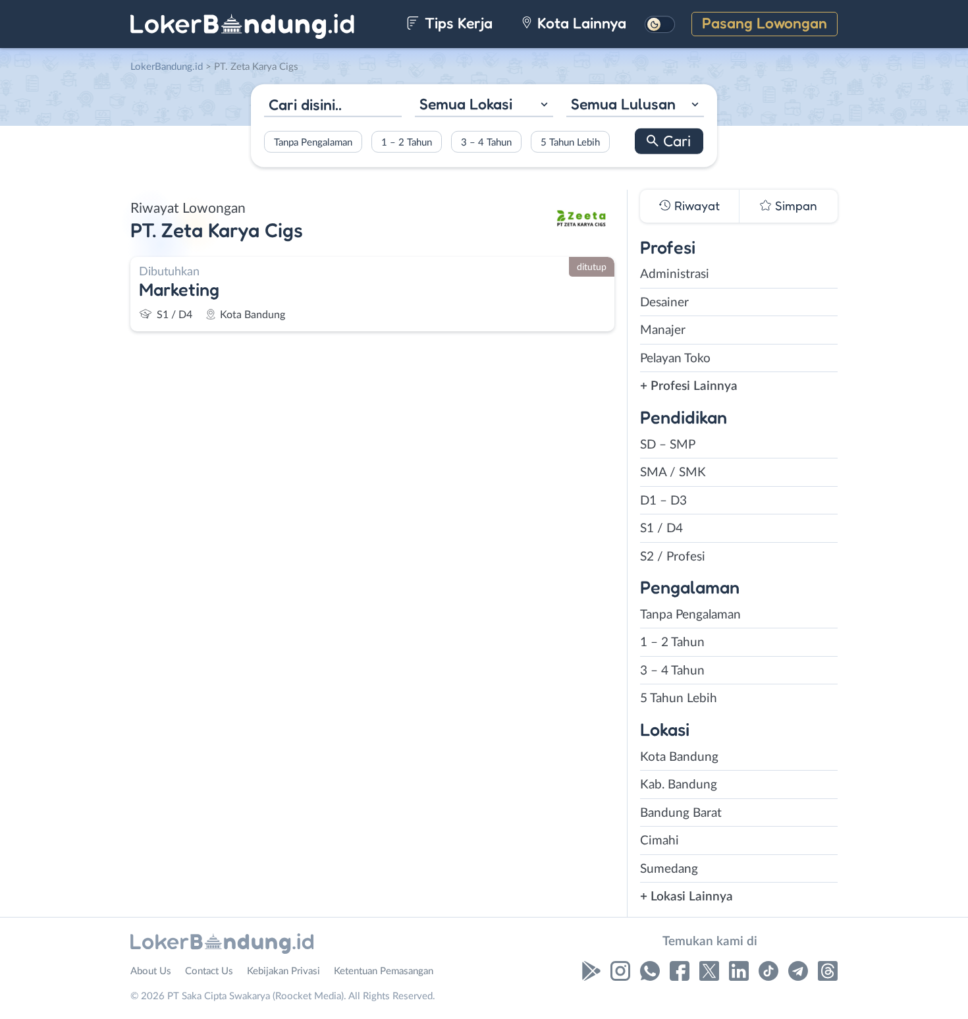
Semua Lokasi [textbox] (465, 104)
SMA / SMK (673, 472)
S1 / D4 (661, 528)
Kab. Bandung (678, 785)
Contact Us (209, 971)
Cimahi (659, 841)
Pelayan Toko (675, 358)
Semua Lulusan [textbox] (623, 104)
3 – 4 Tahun (486, 142)
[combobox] (483, 105)
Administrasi (674, 274)
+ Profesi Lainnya (689, 386)
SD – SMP (667, 445)
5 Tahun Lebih (570, 142)
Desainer (664, 302)
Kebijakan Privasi (283, 971)
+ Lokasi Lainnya (686, 897)
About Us (150, 971)
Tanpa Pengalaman (313, 142)
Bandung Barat (681, 813)
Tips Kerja (457, 23)
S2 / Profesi (672, 557)
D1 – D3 (663, 501)
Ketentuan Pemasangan (383, 971)
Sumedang (669, 869)
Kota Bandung (679, 757)
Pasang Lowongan (764, 23)
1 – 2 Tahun (406, 142)
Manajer (663, 330)
